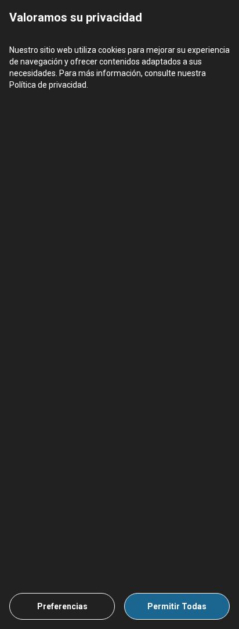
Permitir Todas (177, 606)
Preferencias (62, 606)
